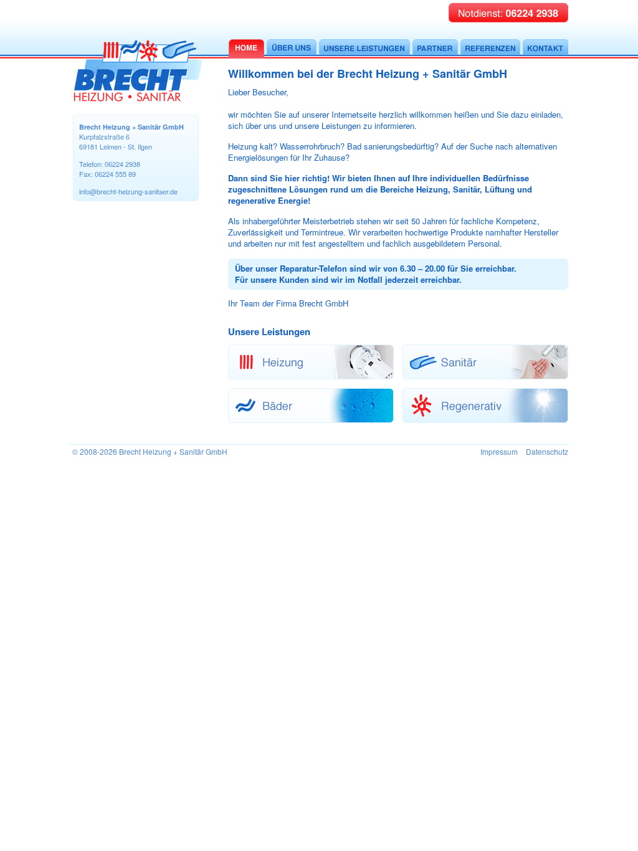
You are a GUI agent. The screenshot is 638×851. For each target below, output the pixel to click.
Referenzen (490, 49)
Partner (435, 49)
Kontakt (545, 49)
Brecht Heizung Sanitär (138, 71)
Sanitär (485, 362)
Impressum (499, 451)
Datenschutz (547, 451)
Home (246, 49)
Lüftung (311, 405)
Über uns (292, 49)
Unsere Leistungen (364, 49)
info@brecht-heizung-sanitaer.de (128, 191)
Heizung (311, 362)
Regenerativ (485, 405)
